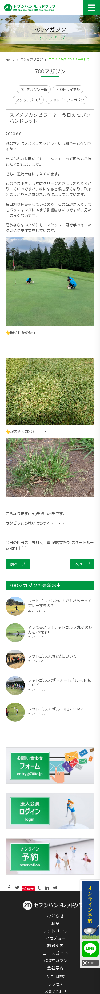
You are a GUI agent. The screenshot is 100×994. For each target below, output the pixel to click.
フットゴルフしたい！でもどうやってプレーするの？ (59, 603)
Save (30, 888)
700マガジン (55, 960)
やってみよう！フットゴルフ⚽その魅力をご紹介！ (60, 630)
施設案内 (55, 945)
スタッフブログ (28, 100)
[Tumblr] (39, 887)
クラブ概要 (55, 976)
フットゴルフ (55, 931)
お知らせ (55, 916)
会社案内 (55, 968)
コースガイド (55, 953)
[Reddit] (55, 887)
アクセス (55, 984)
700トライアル (68, 89)
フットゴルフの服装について (52, 656)
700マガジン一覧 (33, 89)
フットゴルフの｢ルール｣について (56, 709)
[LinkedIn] (47, 887)
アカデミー (55, 938)
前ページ (17, 563)
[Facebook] (9, 887)
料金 (55, 923)
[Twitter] (17, 887)
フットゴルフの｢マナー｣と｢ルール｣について (59, 682)
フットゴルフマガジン (66, 100)
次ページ (82, 563)
